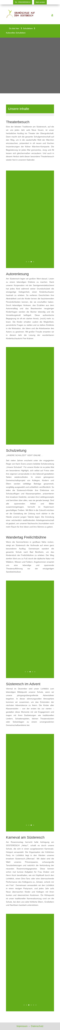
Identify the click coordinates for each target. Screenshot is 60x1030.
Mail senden (40, 2)
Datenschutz (37, 1026)
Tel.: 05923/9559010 (22, 2)
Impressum (22, 1026)
